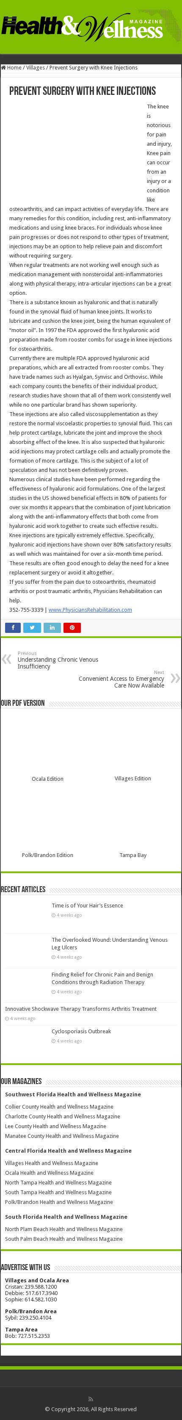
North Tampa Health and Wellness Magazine (58, 1182)
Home (14, 67)
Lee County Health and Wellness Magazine (55, 1126)
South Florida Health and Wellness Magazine (66, 1217)
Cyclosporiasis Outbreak (81, 1031)
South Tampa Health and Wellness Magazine (58, 1192)
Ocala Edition (47, 779)
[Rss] (91, 1399)
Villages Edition (133, 778)
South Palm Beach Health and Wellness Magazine (64, 1239)
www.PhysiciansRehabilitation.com (90, 610)
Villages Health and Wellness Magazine (51, 1163)
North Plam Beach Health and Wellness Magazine (64, 1229)
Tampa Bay (132, 855)
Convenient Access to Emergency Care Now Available (121, 679)
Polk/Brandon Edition (47, 855)
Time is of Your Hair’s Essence (87, 905)
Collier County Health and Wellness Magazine (59, 1107)
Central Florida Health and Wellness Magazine (68, 1151)
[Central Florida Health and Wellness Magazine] (91, 26)
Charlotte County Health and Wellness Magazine (62, 1116)
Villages (35, 67)
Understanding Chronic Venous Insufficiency (58, 660)
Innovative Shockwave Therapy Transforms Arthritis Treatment (81, 1009)
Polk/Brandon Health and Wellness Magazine (59, 1202)
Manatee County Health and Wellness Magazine (62, 1136)
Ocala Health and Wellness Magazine (49, 1173)
